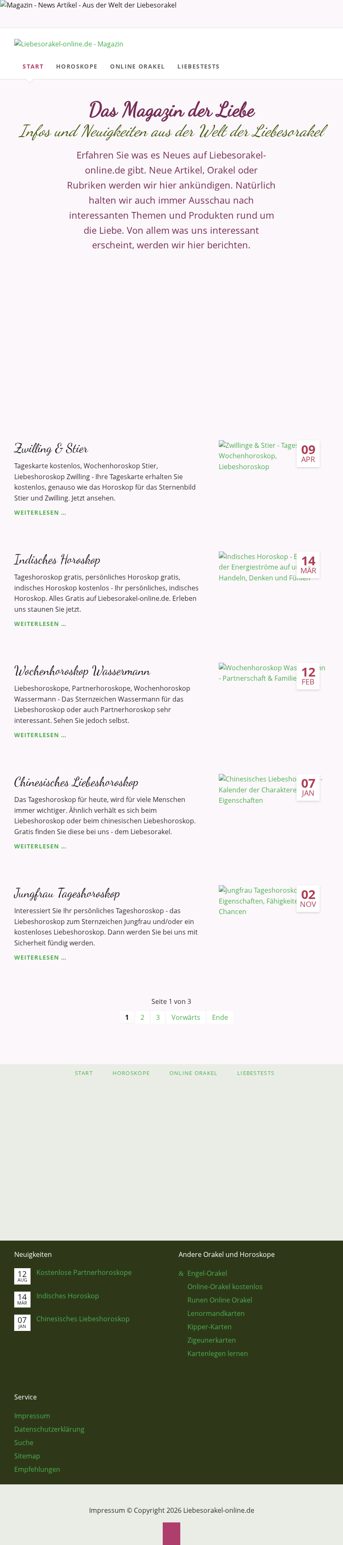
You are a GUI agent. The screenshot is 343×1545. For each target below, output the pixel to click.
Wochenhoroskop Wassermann (82, 670)
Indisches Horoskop (57, 559)
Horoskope (131, 1073)
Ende (220, 1017)
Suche (326, 41)
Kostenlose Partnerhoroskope (84, 1272)
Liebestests (255, 1073)
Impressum (107, 1510)
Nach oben (172, 1533)
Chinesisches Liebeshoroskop (76, 781)
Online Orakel (193, 1073)
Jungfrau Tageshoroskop (67, 893)
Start (84, 1073)
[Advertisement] (171, 335)
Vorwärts (186, 1017)
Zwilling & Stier (51, 448)
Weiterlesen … (40, 512)
